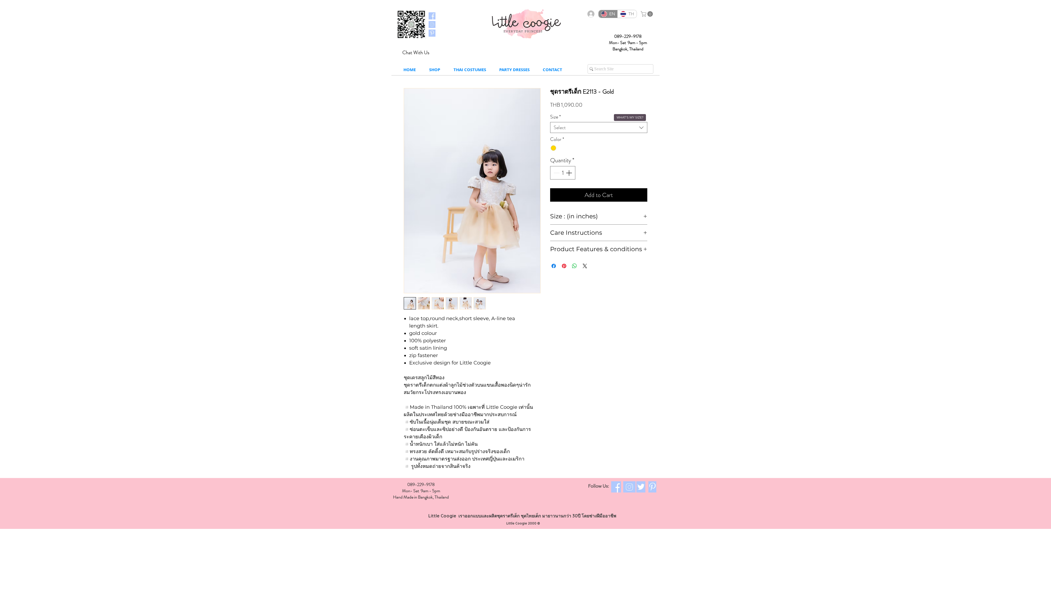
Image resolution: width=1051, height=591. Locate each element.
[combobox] (598, 127)
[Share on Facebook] (553, 266)
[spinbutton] (562, 172)
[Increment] (569, 172)
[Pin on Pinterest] (564, 266)
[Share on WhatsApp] (574, 266)
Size (555, 117)
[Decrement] (556, 172)
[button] (647, 14)
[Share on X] (585, 266)
